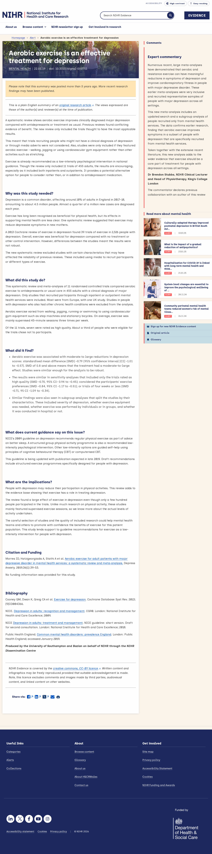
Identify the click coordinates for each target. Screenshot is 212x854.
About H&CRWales (86, 776)
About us (11, 27)
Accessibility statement (20, 831)
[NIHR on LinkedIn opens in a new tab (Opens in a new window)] (10, 819)
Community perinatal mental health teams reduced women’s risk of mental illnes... (186, 309)
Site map (148, 751)
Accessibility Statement (157, 768)
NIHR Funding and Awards (158, 785)
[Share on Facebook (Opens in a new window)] (30, 696)
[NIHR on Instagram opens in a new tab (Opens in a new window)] (48, 819)
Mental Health (20, 68)
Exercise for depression (70, 599)
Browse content (33, 27)
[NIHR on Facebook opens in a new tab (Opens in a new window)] (29, 819)
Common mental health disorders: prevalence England (74, 634)
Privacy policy (151, 760)
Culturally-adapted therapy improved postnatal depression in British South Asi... (186, 225)
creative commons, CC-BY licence (75, 668)
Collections (13, 768)
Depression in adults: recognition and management (49, 611)
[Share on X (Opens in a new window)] (46, 696)
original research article (75, 105)
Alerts (10, 760)
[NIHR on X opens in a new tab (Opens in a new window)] (20, 819)
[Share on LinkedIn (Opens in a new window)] (38, 696)
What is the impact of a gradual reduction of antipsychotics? (182, 246)
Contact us (81, 785)
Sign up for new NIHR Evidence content (173, 326)
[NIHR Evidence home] (35, 15)
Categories (13, 751)
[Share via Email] (52, 696)
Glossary (156, 339)
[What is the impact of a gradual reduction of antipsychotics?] (152, 247)
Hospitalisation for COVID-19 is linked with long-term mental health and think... (187, 266)
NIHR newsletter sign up (67, 27)
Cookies (147, 776)
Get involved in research (105, 27)
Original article (160, 333)
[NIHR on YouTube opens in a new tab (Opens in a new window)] (38, 819)
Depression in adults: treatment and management (48, 622)
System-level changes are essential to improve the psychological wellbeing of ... (186, 287)
